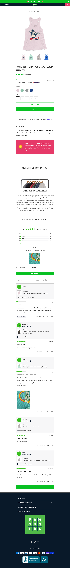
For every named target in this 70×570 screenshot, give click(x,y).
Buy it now (35, 109)
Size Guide (49, 80)
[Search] (63, 4)
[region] (35, 258)
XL (31, 98)
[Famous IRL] (35, 4)
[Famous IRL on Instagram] (38, 542)
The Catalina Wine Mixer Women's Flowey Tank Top (36, 460)
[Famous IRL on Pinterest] (35, 542)
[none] (23, 57)
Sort (38, 280)
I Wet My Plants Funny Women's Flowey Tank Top (35, 293)
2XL (36, 98)
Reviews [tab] (20, 268)
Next (38, 11)
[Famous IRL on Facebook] (31, 542)
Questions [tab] (32, 268)
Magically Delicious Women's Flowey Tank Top (35, 367)
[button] (35, 74)
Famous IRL (37, 549)
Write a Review (38, 274)
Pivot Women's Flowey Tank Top (31, 427)
